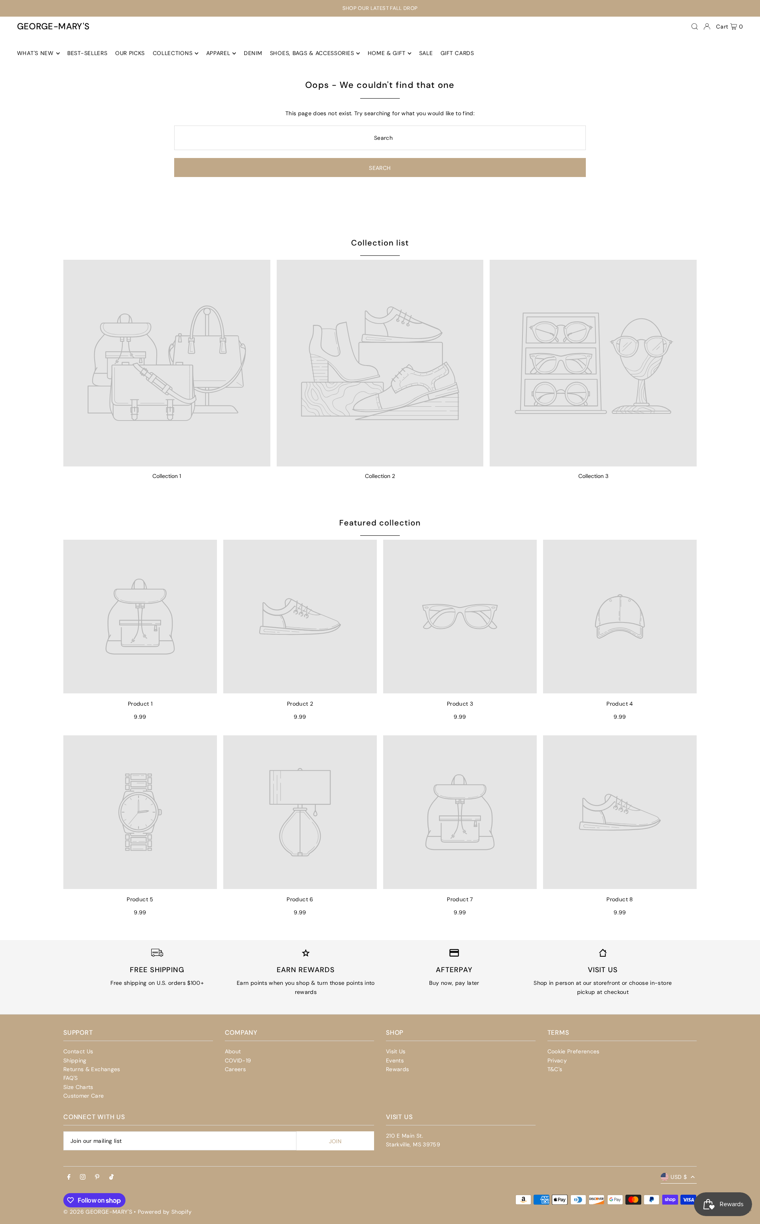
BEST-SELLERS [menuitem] (87, 53)
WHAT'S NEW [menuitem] (35, 53)
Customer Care (83, 1095)
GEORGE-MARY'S (53, 26)
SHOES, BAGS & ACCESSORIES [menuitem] (312, 53)
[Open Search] (695, 26)
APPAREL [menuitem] (218, 53)
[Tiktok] (111, 1177)
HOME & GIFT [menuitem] (387, 53)
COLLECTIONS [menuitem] (173, 53)
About (233, 1051)
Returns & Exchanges (91, 1069)
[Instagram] (83, 1177)
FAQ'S (70, 1077)
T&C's (554, 1069)
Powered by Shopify (165, 1211)
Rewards (397, 1069)
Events (395, 1060)
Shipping (75, 1060)
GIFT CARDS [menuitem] (457, 53)
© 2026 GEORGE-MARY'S (97, 1211)
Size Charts (78, 1087)
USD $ (679, 1176)
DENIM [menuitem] (253, 53)
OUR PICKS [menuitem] (130, 53)
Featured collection (380, 523)
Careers (235, 1069)
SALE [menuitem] (426, 53)
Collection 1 (166, 476)
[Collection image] (166, 363)
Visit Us (396, 1051)
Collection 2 (380, 476)
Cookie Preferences (573, 1051)
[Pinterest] (97, 1177)
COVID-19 (238, 1060)
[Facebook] (68, 1177)
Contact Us (78, 1051)
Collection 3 (593, 476)
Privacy (557, 1060)
